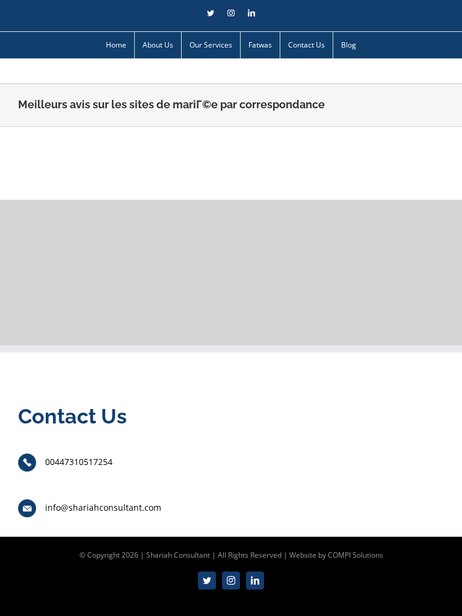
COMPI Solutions (355, 555)
